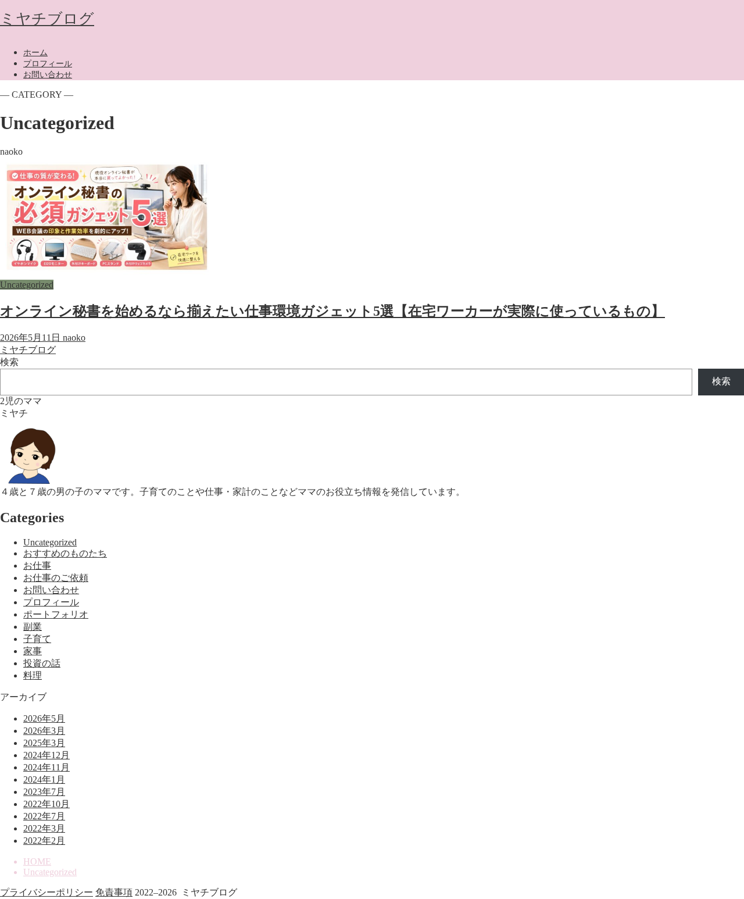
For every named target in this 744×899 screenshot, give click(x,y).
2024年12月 (46, 755)
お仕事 (37, 565)
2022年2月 (44, 841)
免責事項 (114, 892)
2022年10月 (46, 804)
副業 (32, 627)
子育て (37, 639)
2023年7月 (44, 792)
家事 (32, 651)
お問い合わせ (47, 74)
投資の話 (41, 663)
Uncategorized (50, 542)
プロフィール (47, 63)
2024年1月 (44, 779)
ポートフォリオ (55, 614)
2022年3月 (44, 828)
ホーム (35, 52)
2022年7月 (44, 816)
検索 (9, 362)
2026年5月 (44, 718)
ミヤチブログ (47, 18)
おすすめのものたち (65, 553)
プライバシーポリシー (46, 892)
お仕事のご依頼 (55, 578)
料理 (32, 675)
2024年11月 (46, 767)
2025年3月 (44, 743)
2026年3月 (44, 731)
